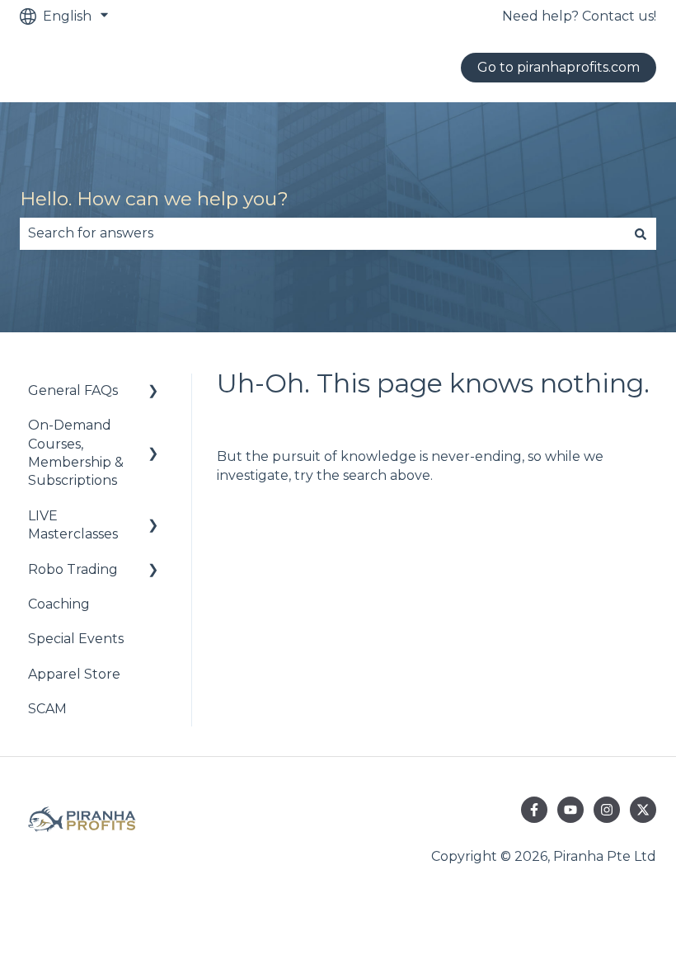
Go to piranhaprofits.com (558, 67)
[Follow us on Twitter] (643, 810)
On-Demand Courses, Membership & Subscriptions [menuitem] (76, 452)
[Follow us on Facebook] (534, 810)
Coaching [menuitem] (59, 604)
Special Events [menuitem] (76, 638)
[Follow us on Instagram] (607, 810)
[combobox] (322, 233)
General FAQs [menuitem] (73, 390)
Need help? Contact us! (579, 16)
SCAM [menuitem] (47, 709)
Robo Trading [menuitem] (73, 569)
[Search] (640, 233)
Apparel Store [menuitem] (74, 674)
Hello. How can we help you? (154, 198)
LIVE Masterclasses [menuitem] (73, 525)
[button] (153, 392)
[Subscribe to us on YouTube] (570, 810)
